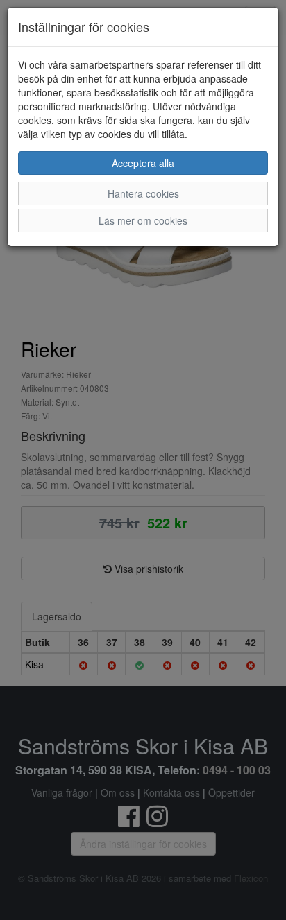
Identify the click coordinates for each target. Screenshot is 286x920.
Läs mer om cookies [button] (143, 220)
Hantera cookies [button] (143, 193)
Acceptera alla (143, 163)
